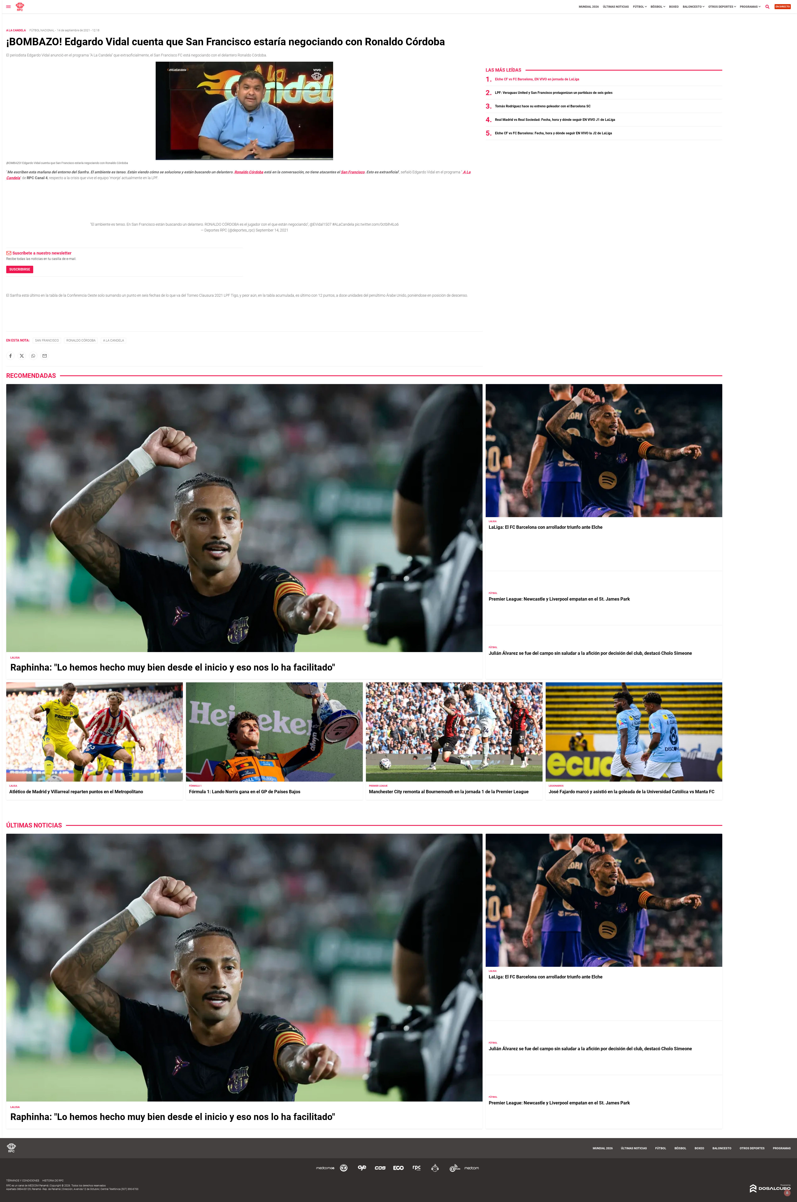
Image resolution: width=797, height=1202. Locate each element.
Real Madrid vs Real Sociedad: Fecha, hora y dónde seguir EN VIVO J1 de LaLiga (555, 120)
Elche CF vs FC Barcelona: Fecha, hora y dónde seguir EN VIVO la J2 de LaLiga (553, 133)
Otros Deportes (720, 6)
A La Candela (113, 340)
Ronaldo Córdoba (248, 172)
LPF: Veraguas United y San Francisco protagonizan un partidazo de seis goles (553, 93)
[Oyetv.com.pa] (362, 1171)
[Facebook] (10, 356)
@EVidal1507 (320, 224)
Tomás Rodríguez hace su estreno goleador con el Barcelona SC (542, 106)
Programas (749, 6)
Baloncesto (692, 6)
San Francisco (352, 172)
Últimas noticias (616, 6)
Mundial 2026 (589, 6)
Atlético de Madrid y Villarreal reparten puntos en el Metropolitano (76, 791)
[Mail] (45, 356)
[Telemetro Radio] (453, 1171)
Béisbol (657, 6)
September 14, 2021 (272, 230)
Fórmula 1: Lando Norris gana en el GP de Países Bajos (244, 791)
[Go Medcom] (325, 1171)
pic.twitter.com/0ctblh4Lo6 (377, 224)
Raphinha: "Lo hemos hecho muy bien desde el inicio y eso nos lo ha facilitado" (172, 667)
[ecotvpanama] (398, 1171)
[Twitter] (22, 356)
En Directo (783, 6)
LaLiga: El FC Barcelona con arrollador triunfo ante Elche (546, 527)
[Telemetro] (344, 1171)
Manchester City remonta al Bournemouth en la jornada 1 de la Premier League (449, 791)
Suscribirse (19, 269)
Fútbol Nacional (41, 30)
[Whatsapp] (33, 356)
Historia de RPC (53, 1180)
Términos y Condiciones (22, 1180)
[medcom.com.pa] (471, 1171)
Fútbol (638, 6)
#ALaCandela (343, 224)
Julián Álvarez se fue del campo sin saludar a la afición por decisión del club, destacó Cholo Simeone (590, 653)
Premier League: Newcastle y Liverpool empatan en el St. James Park (559, 599)
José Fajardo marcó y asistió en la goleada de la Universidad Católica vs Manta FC (631, 791)
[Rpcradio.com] (417, 1171)
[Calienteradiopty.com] (435, 1171)
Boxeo (674, 6)
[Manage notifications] (787, 1193)
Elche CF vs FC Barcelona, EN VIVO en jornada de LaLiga (537, 79)
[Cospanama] (380, 1171)
